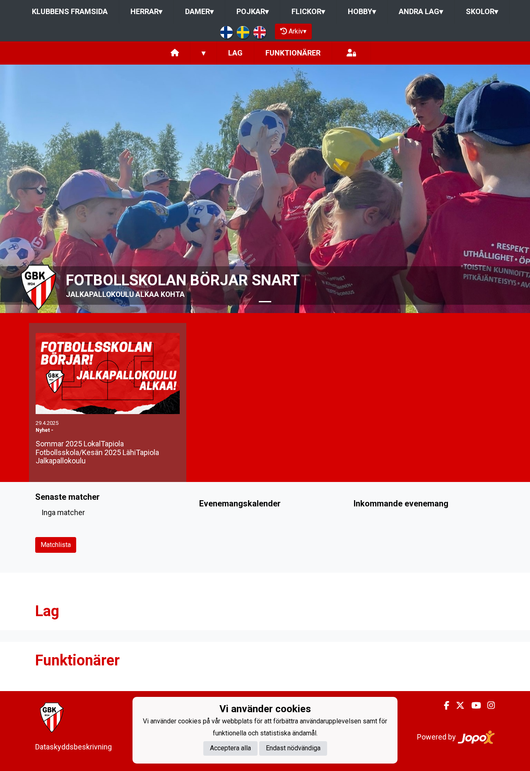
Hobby (362, 11)
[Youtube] (473, 705)
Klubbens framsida (70, 11)
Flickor (308, 11)
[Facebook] (443, 705)
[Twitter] (457, 705)
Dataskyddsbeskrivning (73, 746)
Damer (199, 11)
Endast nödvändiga (293, 748)
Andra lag (421, 11)
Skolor (482, 11)
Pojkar (252, 11)
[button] (40, 189)
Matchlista (56, 545)
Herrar (146, 11)
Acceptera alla (230, 748)
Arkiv (297, 31)
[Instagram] (488, 705)
